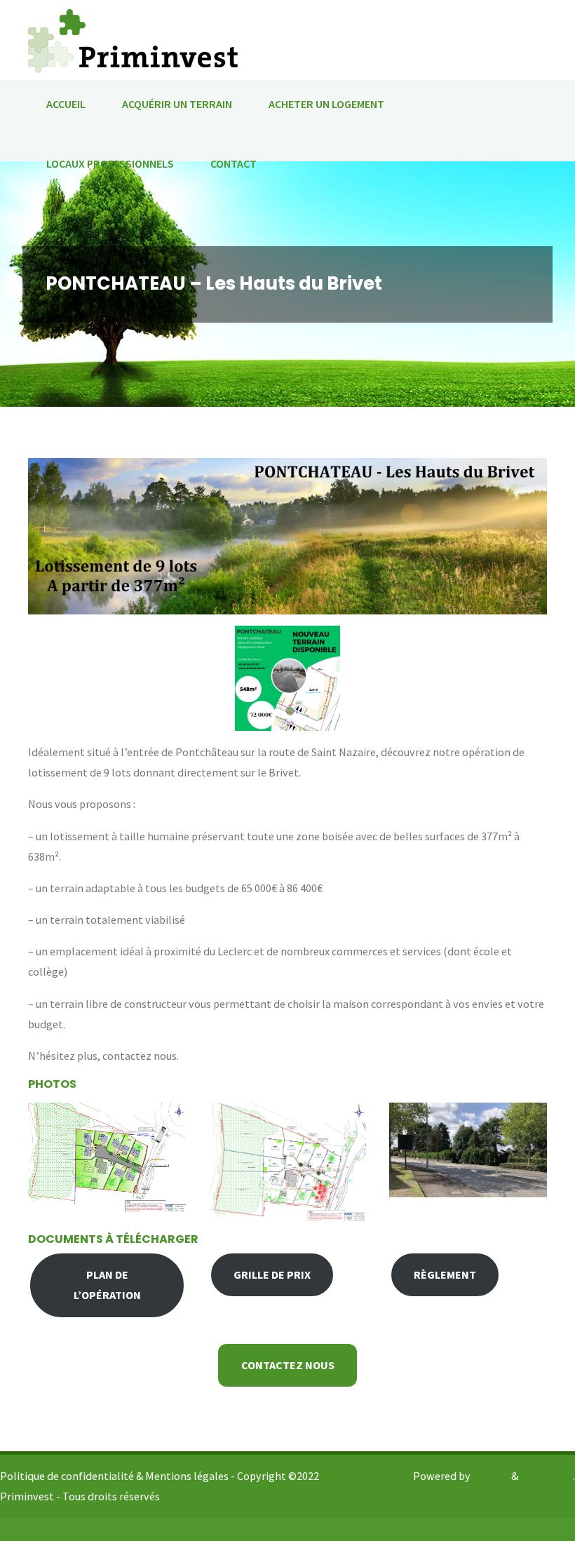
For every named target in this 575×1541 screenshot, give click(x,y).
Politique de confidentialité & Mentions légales (114, 1476)
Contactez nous (287, 1365)
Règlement (445, 1274)
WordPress (546, 1476)
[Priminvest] (133, 39)
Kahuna (490, 1476)
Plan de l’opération (107, 1284)
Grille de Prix (272, 1274)
